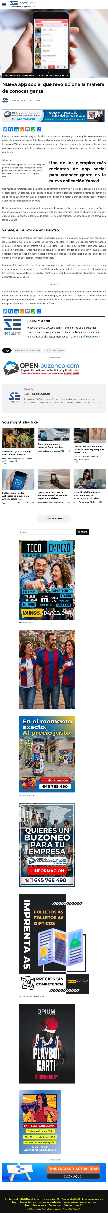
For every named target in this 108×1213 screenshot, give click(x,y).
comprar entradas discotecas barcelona (80, 1202)
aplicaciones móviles (54, 350)
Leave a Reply (55, 518)
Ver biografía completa (85, 336)
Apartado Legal (55, 1205)
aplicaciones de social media (27, 350)
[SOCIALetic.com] (14, 402)
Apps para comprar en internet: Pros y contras (54, 434)
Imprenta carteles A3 (50, 1199)
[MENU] (4, 4)
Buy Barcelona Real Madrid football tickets (22, 1199)
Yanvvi (33, 295)
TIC (15, 461)
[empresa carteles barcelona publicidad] (40, 1153)
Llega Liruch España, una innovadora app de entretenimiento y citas (90, 479)
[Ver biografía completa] (99, 336)
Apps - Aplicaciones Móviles (53, 75)
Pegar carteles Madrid (71, 1199)
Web (75, 459)
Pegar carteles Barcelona (92, 1199)
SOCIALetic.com (17, 100)
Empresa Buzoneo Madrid (35, 1205)
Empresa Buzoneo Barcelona (24, 1202)
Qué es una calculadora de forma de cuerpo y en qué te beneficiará (90, 435)
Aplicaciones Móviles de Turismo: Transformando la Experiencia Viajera (54, 479)
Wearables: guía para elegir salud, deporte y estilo (18, 438)
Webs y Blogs (83, 459)
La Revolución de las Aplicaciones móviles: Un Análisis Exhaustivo (18, 479)
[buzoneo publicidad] (53, 121)
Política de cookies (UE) (73, 1205)
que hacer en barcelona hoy (50, 1202)
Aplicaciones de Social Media (19, 75)
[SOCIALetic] (23, 5)
